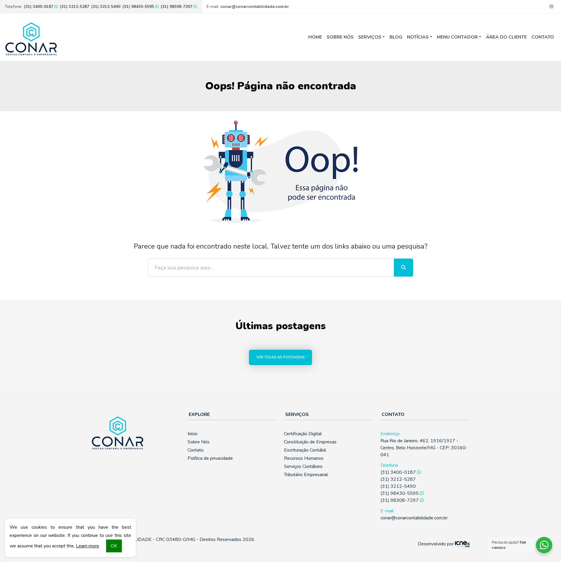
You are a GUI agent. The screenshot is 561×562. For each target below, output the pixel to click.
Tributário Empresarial (306, 474)
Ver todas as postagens (280, 357)
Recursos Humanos (303, 458)
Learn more (87, 546)
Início (193, 434)
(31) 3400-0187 (39, 6)
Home (315, 37)
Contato (542, 37)
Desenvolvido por (436, 544)
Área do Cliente (506, 37)
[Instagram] (551, 6)
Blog (395, 37)
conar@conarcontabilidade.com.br (254, 6)
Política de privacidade (210, 458)
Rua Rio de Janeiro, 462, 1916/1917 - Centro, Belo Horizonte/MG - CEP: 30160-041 (424, 448)
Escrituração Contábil (305, 450)
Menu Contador (457, 37)
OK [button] (114, 546)
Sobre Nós (340, 37)
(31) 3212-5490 (105, 6)
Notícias (418, 37)
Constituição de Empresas (310, 442)
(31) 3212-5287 (74, 6)
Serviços (369, 37)
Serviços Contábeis (303, 466)
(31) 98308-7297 (177, 6)
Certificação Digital (303, 434)
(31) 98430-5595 (138, 6)
